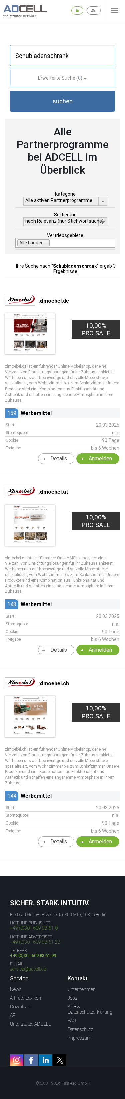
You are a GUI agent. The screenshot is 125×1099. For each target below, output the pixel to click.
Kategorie (65, 194)
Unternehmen (82, 989)
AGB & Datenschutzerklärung (90, 1009)
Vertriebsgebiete (65, 235)
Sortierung (65, 214)
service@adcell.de (28, 969)
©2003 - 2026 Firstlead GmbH (63, 1083)
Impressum (79, 1038)
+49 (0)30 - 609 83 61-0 (34, 928)
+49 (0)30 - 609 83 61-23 (35, 942)
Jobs (72, 998)
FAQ (72, 1020)
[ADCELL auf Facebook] (31, 1060)
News (16, 989)
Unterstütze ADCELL (30, 1024)
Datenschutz (80, 1029)
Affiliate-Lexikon (25, 998)
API (13, 1015)
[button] (62, 101)
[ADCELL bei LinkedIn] (45, 1060)
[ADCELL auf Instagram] (16, 1060)
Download (20, 1006)
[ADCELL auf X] (59, 1060)
